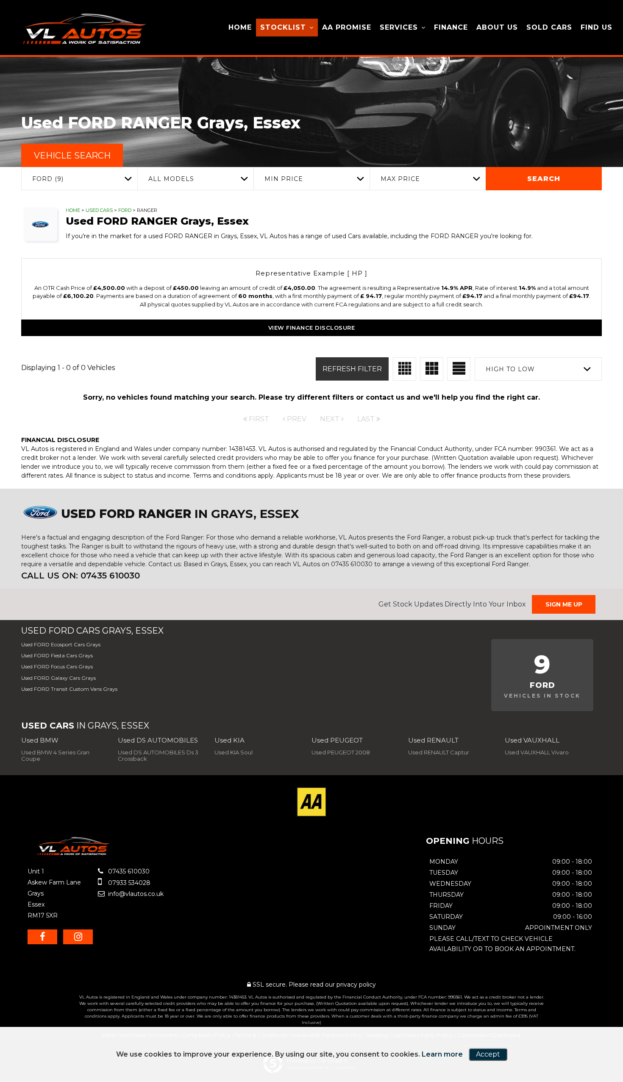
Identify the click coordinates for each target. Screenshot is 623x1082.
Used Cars (99, 210)
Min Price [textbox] (283, 179)
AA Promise (346, 27)
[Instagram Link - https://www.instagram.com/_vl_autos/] (78, 936)
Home (240, 27)
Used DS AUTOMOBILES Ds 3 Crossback (158, 755)
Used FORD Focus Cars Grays (57, 666)
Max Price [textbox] (400, 179)
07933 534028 (128, 883)
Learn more (442, 1054)
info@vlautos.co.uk (135, 894)
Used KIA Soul (233, 752)
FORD (124, 210)
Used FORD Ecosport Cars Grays (60, 644)
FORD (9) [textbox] (48, 179)
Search (543, 179)
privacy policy (356, 984)
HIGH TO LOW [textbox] (510, 369)
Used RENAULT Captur (438, 752)
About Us (497, 27)
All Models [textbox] (171, 179)
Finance (451, 27)
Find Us (596, 27)
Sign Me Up (563, 604)
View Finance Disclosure (311, 327)
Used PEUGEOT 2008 (341, 752)
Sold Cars (549, 27)
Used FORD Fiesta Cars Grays (57, 655)
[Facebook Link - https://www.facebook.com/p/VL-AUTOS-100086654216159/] (42, 936)
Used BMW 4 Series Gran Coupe (55, 755)
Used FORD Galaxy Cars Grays (58, 678)
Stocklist (283, 27)
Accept (488, 1054)
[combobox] (79, 178)
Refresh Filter (352, 369)
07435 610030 (128, 871)
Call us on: (80, 575)
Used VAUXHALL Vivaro (537, 752)
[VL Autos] (80, 29)
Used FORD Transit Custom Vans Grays (69, 689)
